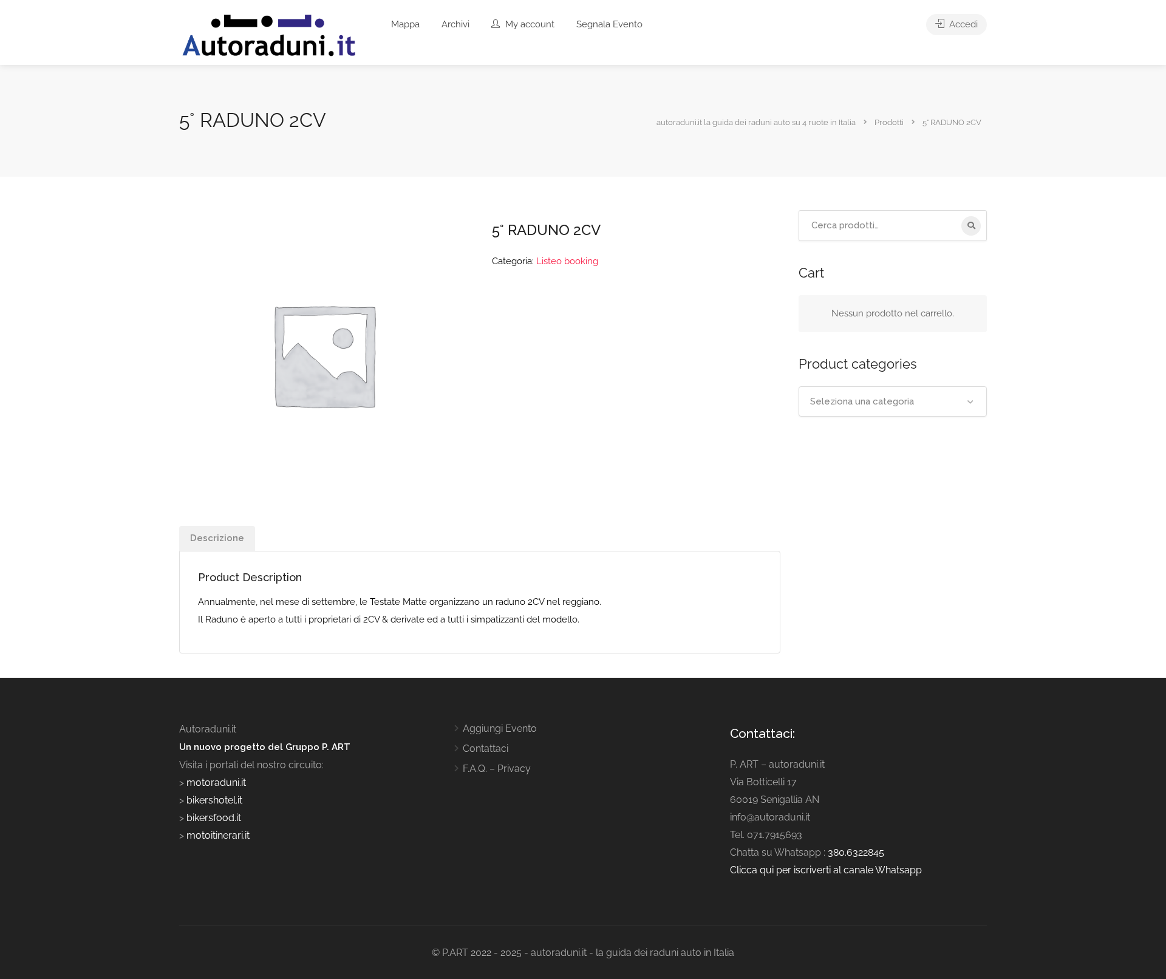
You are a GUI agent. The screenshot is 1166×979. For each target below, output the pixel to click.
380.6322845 (856, 852)
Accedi (962, 24)
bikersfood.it (213, 818)
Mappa (405, 24)
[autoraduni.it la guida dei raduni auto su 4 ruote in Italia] (269, 35)
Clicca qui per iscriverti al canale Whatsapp (826, 870)
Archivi (455, 24)
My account (528, 24)
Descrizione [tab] (217, 538)
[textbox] (892, 401)
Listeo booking (567, 261)
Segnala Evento (609, 24)
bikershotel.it (214, 800)
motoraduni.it (215, 782)
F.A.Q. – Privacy (497, 768)
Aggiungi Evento (500, 728)
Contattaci (485, 748)
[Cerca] (971, 226)
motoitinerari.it (217, 835)
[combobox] (893, 401)
